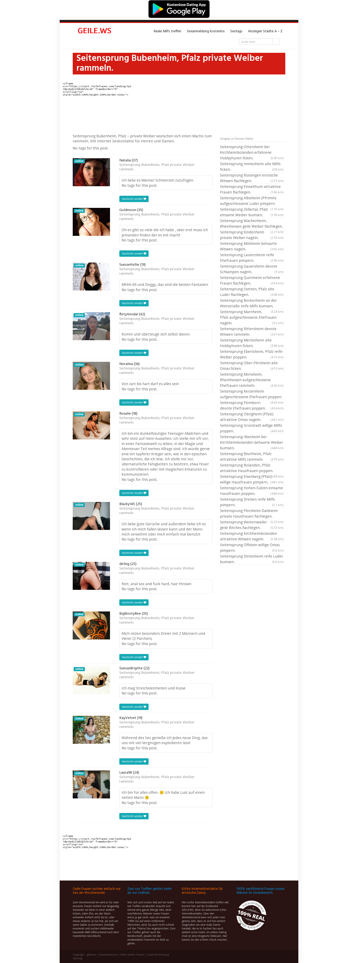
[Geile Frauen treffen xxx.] (95, 31)
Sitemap (78, 958)
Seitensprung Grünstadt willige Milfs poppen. (251, 428)
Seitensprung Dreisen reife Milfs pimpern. (251, 502)
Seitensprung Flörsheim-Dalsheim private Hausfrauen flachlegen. (251, 513)
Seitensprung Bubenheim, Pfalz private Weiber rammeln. (157, 167)
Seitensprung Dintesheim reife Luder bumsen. (251, 559)
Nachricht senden (133, 199)
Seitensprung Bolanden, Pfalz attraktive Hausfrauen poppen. (251, 468)
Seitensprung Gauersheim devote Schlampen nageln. (251, 269)
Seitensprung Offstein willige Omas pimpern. (251, 547)
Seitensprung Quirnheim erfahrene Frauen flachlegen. (251, 280)
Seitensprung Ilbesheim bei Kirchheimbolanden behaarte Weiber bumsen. (251, 442)
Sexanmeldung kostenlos (206, 31)
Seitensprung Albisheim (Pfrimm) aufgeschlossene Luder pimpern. (251, 201)
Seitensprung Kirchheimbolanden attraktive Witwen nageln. (251, 536)
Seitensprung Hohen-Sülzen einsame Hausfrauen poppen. (251, 490)
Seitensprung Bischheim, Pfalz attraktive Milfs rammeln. (251, 456)
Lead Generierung (158, 954)
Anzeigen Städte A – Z (265, 31)
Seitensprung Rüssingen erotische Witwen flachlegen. (251, 178)
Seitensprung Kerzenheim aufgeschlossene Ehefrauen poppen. (251, 394)
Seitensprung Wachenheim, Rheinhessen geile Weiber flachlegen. (251, 223)
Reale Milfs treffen (167, 31)
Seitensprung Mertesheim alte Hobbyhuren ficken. (251, 343)
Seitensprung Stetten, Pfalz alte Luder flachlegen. (251, 291)
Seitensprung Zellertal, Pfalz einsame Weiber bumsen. (251, 212)
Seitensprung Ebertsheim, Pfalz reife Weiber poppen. (251, 354)
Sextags (236, 31)
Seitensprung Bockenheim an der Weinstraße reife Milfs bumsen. (251, 303)
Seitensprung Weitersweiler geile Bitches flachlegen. (251, 524)
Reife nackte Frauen (132, 954)
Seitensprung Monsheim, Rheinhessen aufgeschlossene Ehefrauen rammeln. (251, 380)
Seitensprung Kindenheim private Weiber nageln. (251, 235)
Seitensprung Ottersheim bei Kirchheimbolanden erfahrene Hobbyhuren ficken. (251, 152)
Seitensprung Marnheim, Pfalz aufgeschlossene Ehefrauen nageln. (251, 317)
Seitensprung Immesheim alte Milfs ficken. (251, 166)
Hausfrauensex (108, 954)
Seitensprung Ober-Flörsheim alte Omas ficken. (251, 365)
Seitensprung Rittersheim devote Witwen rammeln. (251, 331)
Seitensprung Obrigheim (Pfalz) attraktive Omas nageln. (251, 416)
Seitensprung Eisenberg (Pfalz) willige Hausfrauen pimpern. (251, 479)
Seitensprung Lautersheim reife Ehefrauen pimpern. (251, 257)
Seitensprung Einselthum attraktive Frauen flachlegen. (251, 189)
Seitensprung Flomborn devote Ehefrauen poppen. (251, 405)
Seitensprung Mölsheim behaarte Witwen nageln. (251, 246)
